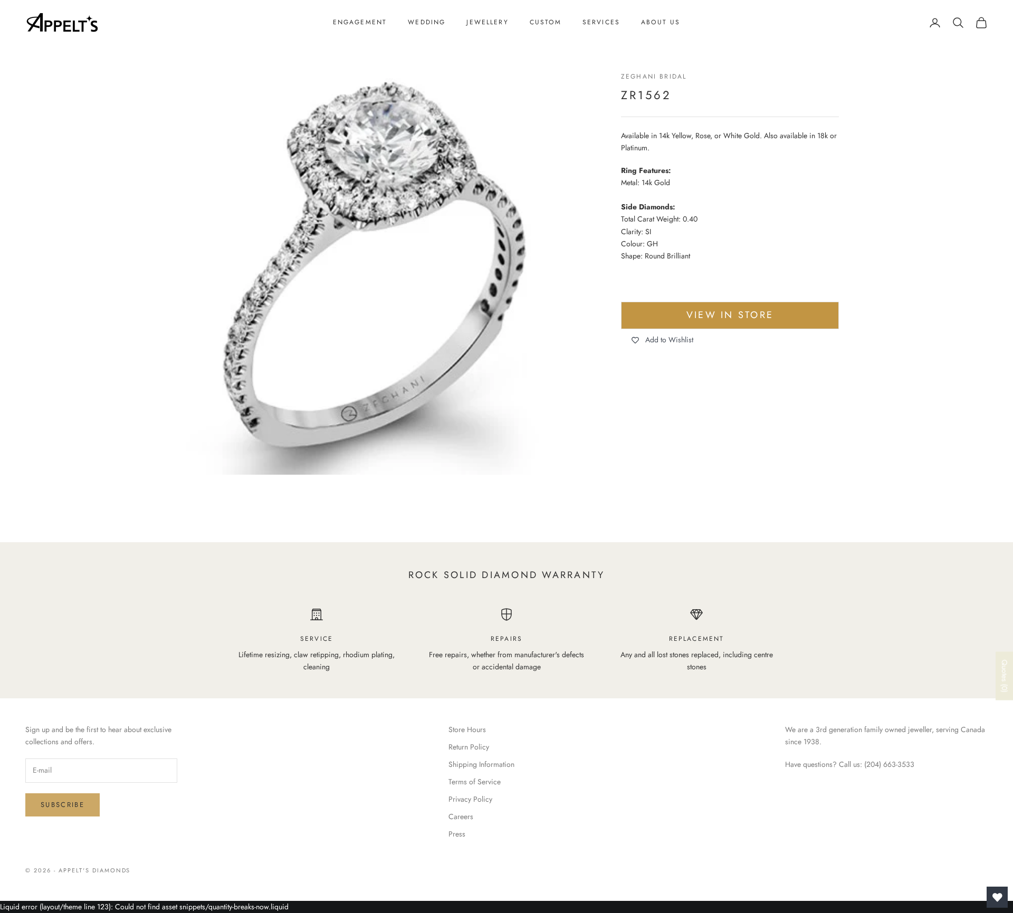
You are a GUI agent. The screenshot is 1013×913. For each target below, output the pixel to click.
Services (601, 22)
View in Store (729, 315)
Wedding (426, 22)
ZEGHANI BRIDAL (653, 76)
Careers (460, 816)
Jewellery (487, 22)
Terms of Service (474, 781)
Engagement (360, 22)
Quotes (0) (1004, 676)
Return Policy (468, 747)
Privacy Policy (470, 799)
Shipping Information (481, 764)
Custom (545, 22)
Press (456, 834)
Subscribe (62, 805)
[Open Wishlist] (997, 897)
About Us (660, 22)
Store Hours (467, 729)
